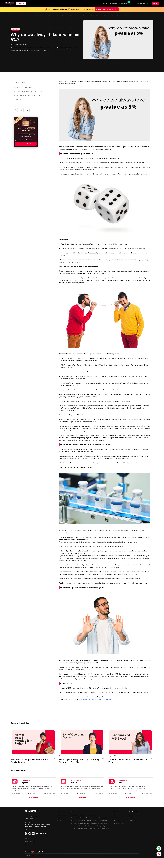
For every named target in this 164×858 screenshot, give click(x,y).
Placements (117, 820)
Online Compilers (119, 823)
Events (116, 817)
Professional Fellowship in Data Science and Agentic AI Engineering (89, 820)
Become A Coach (134, 817)
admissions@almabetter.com (33, 816)
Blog (115, 815)
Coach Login (132, 820)
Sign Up (131, 815)
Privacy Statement (30, 841)
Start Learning (33, 797)
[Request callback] (158, 854)
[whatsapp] (16, 110)
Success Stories (60, 815)
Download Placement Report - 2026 (106, 9)
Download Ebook (26, 144)
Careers (58, 820)
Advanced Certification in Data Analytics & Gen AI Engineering (88, 826)
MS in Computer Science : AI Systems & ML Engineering (86, 815)
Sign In (155, 3)
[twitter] (28, 110)
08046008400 (29, 819)
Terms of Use (28, 844)
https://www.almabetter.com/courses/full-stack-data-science (98, 699)
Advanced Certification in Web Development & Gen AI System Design (90, 828)
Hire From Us (59, 817)
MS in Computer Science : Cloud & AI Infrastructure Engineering (88, 817)
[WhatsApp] (158, 848)
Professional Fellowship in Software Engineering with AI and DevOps (89, 823)
